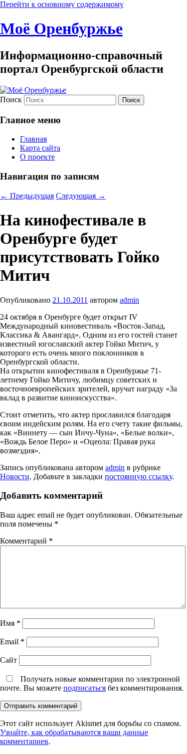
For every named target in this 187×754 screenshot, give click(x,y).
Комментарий (26, 541)
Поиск (11, 99)
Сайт (8, 660)
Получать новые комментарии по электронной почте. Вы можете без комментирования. (92, 683)
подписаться (84, 688)
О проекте (37, 157)
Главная (33, 139)
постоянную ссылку (138, 476)
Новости (14, 476)
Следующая (81, 195)
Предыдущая (27, 195)
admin (129, 300)
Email (12, 641)
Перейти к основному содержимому (62, 4)
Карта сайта (40, 148)
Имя (10, 623)
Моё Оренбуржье (61, 28)
